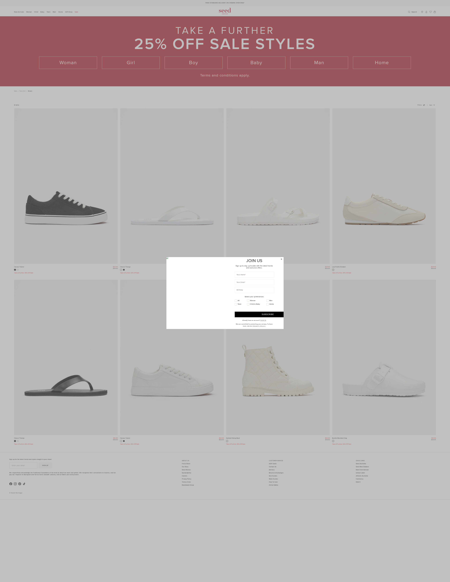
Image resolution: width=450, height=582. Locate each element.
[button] (281, 259)
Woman (253, 301)
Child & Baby (255, 304)
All (239, 301)
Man (271, 301)
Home (271, 304)
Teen (239, 304)
